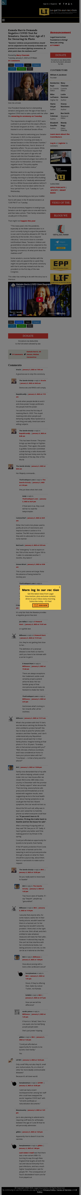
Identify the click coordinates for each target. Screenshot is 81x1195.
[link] (40, 587)
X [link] (59, 587)
